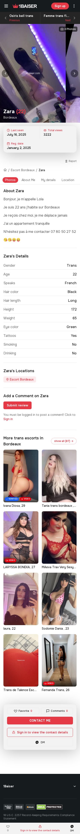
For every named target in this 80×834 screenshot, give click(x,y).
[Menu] (6, 6)
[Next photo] (74, 73)
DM (43, 742)
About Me (28, 180)
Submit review (17, 405)
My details (48, 180)
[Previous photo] (5, 73)
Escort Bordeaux (23, 170)
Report (73, 161)
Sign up (60, 6)
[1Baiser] (24, 6)
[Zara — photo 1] (33, 73)
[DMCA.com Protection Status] (50, 807)
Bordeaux (10, 117)
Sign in (8, 419)
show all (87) (63, 441)
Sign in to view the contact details (42, 732)
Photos (10, 180)
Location (68, 180)
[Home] (5, 170)
